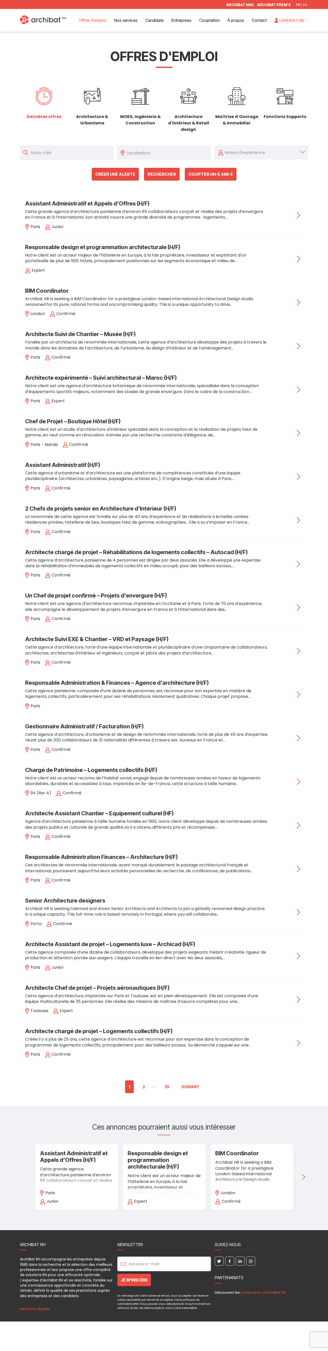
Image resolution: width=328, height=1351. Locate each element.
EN (305, 5)
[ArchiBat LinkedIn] (240, 1261)
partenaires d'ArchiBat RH (263, 1292)
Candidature (291, 20)
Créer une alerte (115, 174)
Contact (259, 20)
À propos (236, 20)
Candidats (154, 20)
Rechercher (162, 174)
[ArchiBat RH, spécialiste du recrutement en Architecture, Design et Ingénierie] (43, 22)
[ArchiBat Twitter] (219, 1261)
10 (167, 1086)
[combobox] (167, 153)
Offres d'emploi (92, 20)
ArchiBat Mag (240, 5)
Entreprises (181, 20)
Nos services (126, 20)
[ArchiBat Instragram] (250, 1261)
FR (298, 5)
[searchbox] (167, 153)
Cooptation (209, 20)
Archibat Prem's (274, 5)
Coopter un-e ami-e (210, 174)
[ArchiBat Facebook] (229, 1261)
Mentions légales (35, 1308)
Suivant (190, 1086)
